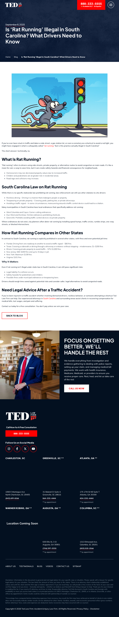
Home (8, 57)
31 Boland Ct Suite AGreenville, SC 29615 (52, 493)
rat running (48, 146)
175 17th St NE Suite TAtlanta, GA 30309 (90, 493)
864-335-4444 (49, 498)
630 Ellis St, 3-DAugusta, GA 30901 (51, 543)
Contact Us (62, 566)
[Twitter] (25, 448)
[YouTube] (33, 448)
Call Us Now (76, 388)
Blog (16, 57)
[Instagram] (8, 448)
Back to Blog (14, 315)
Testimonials (26, 566)
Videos (49, 566)
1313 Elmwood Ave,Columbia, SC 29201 (89, 543)
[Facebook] (17, 448)
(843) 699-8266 (12, 498)
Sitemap (77, 566)
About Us (10, 566)
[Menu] (110, 5)
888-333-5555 (91, 4)
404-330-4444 (87, 498)
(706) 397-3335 (49, 548)
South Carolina (49, 298)
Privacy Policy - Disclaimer (87, 609)
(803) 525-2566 (87, 548)
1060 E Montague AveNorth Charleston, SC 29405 (17, 493)
